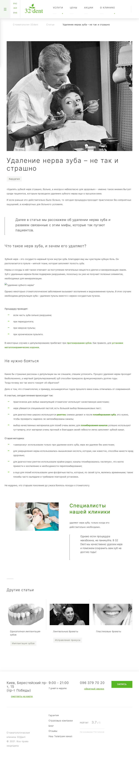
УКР (15, 8)
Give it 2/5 (85, 715)
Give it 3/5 (90, 715)
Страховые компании (61, 720)
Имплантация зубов (23, 643)
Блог (51, 725)
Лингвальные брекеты (65, 631)
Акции (88, 7)
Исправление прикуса (67, 640)
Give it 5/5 (98, 715)
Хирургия (14, 179)
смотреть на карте (22, 696)
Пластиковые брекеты (108, 631)
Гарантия (54, 715)
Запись (122, 684)
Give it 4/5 (94, 715)
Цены (74, 7)
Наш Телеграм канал (60, 736)
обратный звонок (94, 688)
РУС (15, 4)
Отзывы (53, 731)
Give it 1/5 (81, 715)
